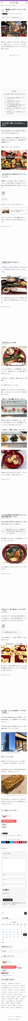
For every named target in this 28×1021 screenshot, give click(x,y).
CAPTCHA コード (6, 893)
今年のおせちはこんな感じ (13, 103)
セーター (16, 992)
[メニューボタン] (1, 2)
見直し (13, 1007)
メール (4, 879)
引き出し (19, 996)
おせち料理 (5, 13)
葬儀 (3, 1007)
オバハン (22, 987)
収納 (3, 996)
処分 (20, 994)
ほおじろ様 (9, 267)
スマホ (10, 992)
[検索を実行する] (25, 913)
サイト (4, 884)
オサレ (16, 987)
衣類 (7, 1007)
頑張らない (19, 835)
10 (3, 932)
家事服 (13, 996)
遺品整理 (18, 1007)
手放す (4, 998)
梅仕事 (13, 1003)
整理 (22, 998)
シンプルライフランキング (6, 975)
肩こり (21, 1005)
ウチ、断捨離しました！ (7, 987)
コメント (5, 857)
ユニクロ (9, 994)
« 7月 (2, 942)
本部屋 (8, 1003)
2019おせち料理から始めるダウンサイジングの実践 (17, 211)
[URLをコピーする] (25, 842)
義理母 (15, 1005)
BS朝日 (4, 983)
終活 (9, 1005)
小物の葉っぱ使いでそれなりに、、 (15, 101)
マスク (4, 994)
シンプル (4, 992)
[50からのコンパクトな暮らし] (14, 2)
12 (10, 932)
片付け (4, 1005)
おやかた (17, 983)
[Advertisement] (14, 70)
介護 (15, 994)
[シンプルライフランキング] (5, 973)
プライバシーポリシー (11, 1016)
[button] (3, 842)
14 (17, 932)
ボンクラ (22, 992)
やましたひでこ (15, 985)
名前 (4, 874)
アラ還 (23, 985)
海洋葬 (19, 1003)
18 (6, 934)
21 (17, 934)
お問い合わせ (18, 1016)
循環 (24, 996)
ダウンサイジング (12, 835)
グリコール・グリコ (17, 44)
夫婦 (8, 996)
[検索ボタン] (26, 2)
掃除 (17, 998)
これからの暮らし (6, 985)
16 (24, 932)
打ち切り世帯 (10, 998)
